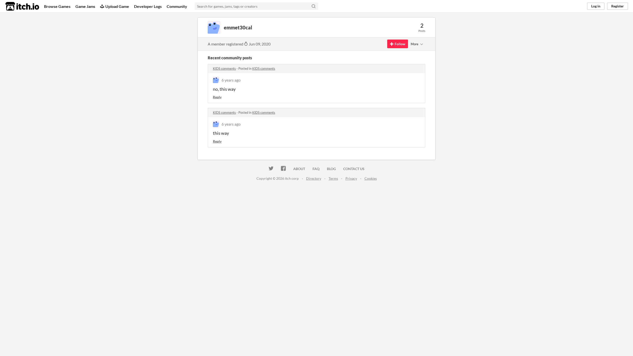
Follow (400, 44)
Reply (217, 97)
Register (617, 6)
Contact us (353, 169)
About (299, 169)
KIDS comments (224, 68)
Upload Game (117, 6)
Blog (331, 169)
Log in (595, 6)
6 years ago (231, 80)
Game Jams (85, 6)
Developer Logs (148, 6)
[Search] (313, 6)
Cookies (370, 178)
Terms (333, 178)
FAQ (316, 169)
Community (177, 6)
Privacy (351, 178)
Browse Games (57, 6)
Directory (313, 178)
